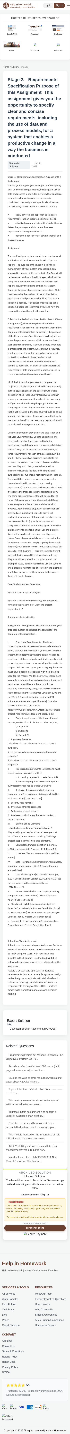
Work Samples (10, 1299)
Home (6, 66)
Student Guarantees (46, 1314)
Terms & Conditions (13, 1351)
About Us (7, 1340)
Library (15, 66)
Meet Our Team (43, 1293)
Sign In (45, 1194)
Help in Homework (24, 1263)
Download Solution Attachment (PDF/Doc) (32, 1028)
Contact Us (8, 1346)
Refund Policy (10, 1356)
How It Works (42, 1304)
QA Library (8, 1309)
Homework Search (45, 1325)
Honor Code (8, 1361)
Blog (4, 1314)
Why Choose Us (44, 1309)
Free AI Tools (9, 1304)
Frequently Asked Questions (50, 1299)
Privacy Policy (10, 1367)
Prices (5, 1319)
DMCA (6, 1372)
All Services (8, 1293)
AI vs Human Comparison (49, 1319)
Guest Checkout (11, 1325)
